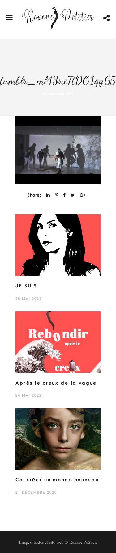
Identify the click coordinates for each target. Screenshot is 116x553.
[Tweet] (73, 195)
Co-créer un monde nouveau (57, 480)
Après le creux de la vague (56, 383)
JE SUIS (26, 286)
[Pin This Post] (56, 195)
